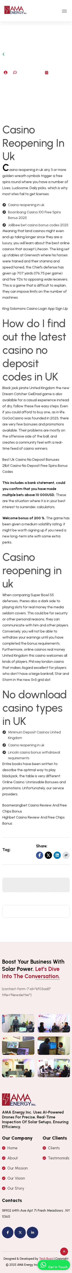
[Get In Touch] (43, 1265)
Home (12, 1148)
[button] (64, 10)
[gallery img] (18, 1023)
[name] (66, 855)
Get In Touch (58, 1267)
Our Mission (17, 1168)
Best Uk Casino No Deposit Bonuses (30, 459)
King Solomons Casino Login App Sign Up (35, 308)
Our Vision (16, 1178)
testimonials (58, 1158)
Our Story (15, 1188)
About (12, 1158)
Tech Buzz (46, 1258)
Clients (54, 1148)
